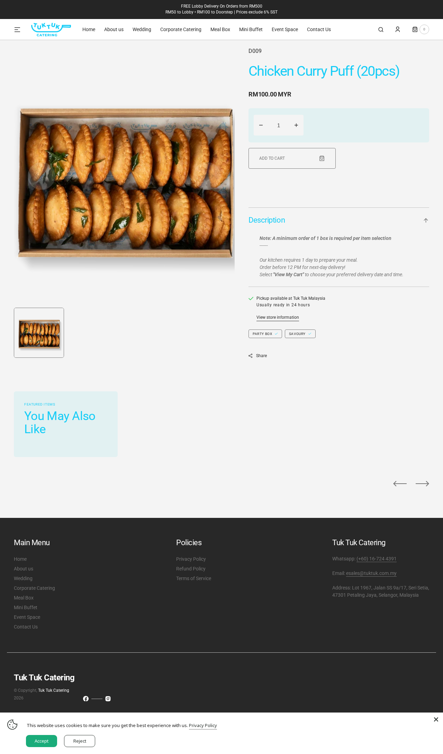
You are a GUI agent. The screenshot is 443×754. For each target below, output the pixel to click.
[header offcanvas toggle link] (20, 29)
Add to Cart (272, 158)
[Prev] (400, 483)
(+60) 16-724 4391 (376, 558)
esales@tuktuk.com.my (371, 573)
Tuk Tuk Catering (53, 690)
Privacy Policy (203, 725)
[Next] (422, 483)
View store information (277, 317)
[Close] (436, 719)
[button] (380, 29)
